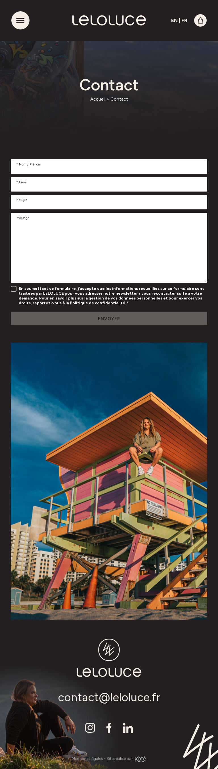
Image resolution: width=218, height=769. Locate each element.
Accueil (97, 99)
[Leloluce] (109, 20)
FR (184, 20)
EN (174, 20)
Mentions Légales (87, 758)
